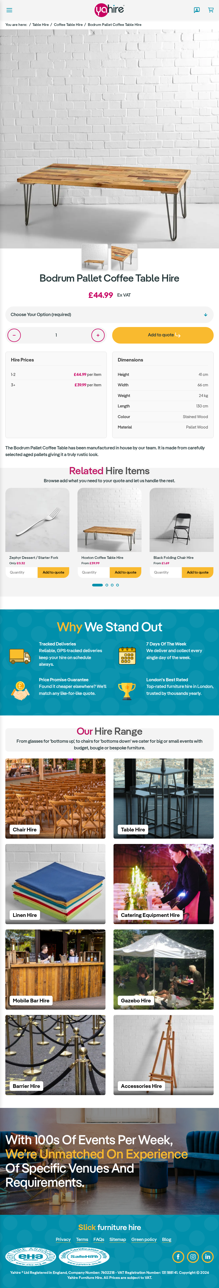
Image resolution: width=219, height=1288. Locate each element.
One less (14, 335)
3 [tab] (112, 585)
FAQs (98, 1239)
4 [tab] (117, 585)
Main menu (8, 10)
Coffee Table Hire (68, 24)
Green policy (144, 1239)
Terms (82, 1239)
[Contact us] (196, 10)
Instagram (193, 1257)
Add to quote (53, 572)
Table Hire (40, 24)
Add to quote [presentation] (161, 335)
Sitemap (118, 1239)
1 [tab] (97, 585)
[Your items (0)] (209, 10)
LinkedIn (208, 1257)
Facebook (178, 1257)
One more (98, 335)
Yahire (109, 10)
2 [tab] (106, 585)
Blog (166, 1239)
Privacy (63, 1239)
